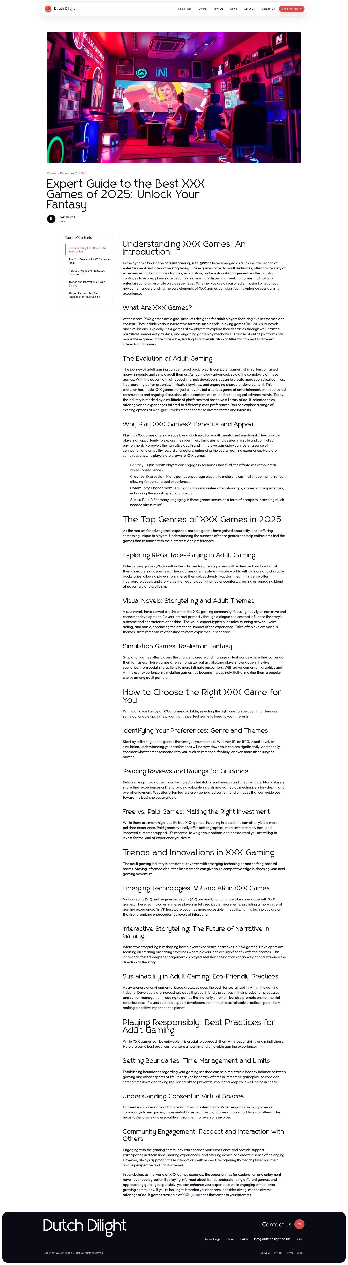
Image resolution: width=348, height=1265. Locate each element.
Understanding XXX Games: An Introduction (87, 249)
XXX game (162, 410)
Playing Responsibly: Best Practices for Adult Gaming (84, 295)
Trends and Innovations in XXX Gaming (87, 283)
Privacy (278, 1252)
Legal (300, 1252)
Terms (289, 1252)
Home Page (212, 1239)
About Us (265, 1252)
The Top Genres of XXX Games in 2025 (89, 261)
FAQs (244, 1239)
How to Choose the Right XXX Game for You (87, 272)
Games (51, 173)
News (230, 1239)
